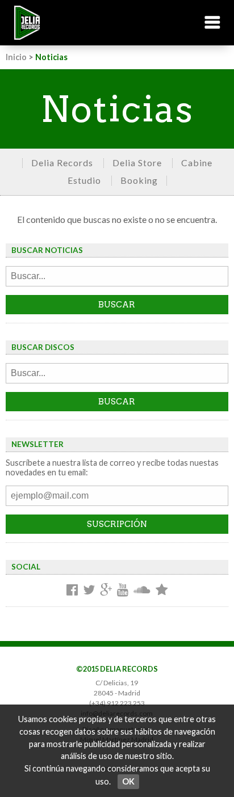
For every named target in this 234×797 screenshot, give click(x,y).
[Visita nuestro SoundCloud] (142, 590)
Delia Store (137, 162)
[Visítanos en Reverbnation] (162, 590)
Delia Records (62, 162)
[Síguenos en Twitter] (89, 590)
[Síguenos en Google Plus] (106, 590)
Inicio (16, 57)
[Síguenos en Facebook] (72, 590)
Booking (139, 180)
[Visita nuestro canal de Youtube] (122, 590)
